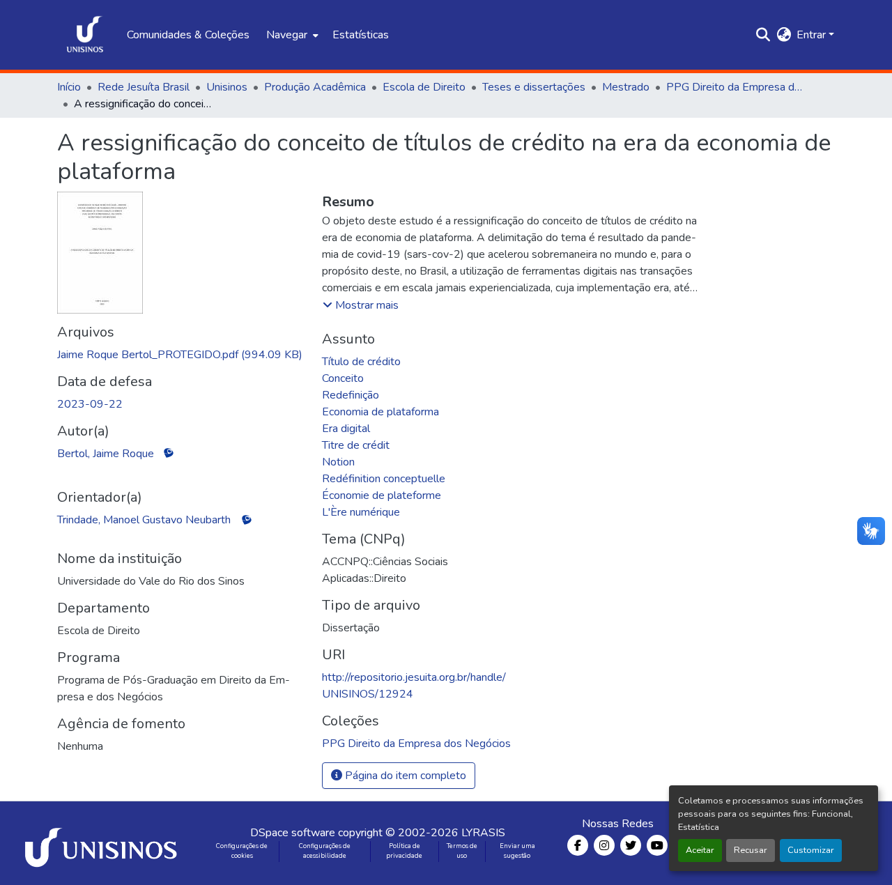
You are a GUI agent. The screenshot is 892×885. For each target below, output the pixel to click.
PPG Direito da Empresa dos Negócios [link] (736, 87)
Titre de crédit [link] (356, 445)
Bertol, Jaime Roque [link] (105, 453)
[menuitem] (290, 35)
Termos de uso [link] (462, 851)
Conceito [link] (343, 378)
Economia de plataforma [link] (380, 412)
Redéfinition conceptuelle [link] (383, 478)
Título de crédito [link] (361, 361)
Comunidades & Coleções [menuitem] (188, 35)
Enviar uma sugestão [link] (517, 851)
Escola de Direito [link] (424, 87)
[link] (181, 354)
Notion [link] (338, 462)
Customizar (810, 850)
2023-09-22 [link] (90, 404)
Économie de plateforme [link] (381, 495)
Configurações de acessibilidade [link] (325, 851)
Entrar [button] (813, 35)
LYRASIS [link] (483, 832)
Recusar (750, 850)
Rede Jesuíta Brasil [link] (144, 87)
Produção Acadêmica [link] (315, 87)
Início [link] (69, 87)
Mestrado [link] (625, 87)
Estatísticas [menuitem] (360, 35)
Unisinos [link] (226, 87)
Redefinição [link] (350, 395)
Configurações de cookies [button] (242, 851)
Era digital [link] (346, 428)
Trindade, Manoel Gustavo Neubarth (144, 520)
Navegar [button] (286, 35)
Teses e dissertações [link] (533, 87)
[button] (85, 35)
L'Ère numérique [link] (361, 512)
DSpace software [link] (292, 832)
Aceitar (700, 850)
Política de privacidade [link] (404, 851)
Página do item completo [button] (404, 775)
